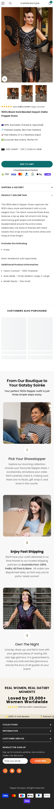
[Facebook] (5, 770)
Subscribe (40, 761)
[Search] (10, 3)
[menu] (2, 3)
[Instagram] (12, 770)
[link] (13, 352)
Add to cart (26, 164)
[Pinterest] (19, 770)
